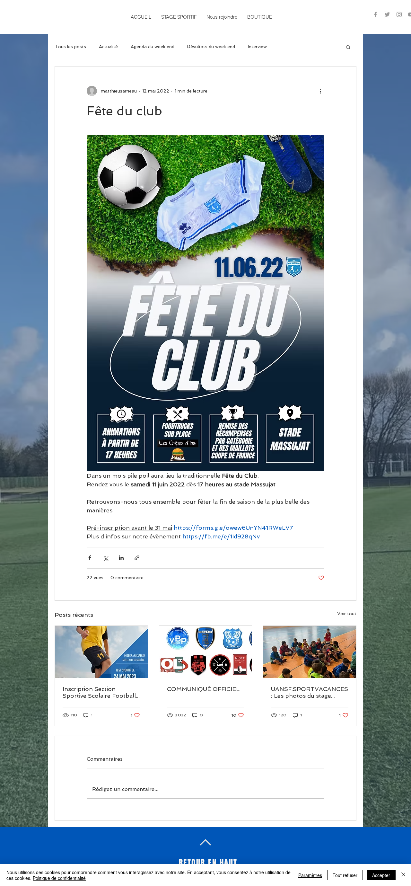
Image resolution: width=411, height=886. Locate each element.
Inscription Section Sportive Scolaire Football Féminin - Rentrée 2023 (99, 692)
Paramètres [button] (310, 875)
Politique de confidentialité (59, 878)
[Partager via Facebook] (90, 558)
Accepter (381, 875)
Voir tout (346, 613)
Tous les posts (70, 46)
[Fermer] (403, 875)
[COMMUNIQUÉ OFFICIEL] (205, 652)
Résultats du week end (211, 46)
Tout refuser (345, 875)
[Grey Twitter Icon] (387, 14)
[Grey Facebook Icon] (375, 14)
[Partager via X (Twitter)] (105, 558)
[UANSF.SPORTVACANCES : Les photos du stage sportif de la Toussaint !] (309, 652)
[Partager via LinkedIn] (121, 558)
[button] (178, 17)
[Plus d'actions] (320, 91)
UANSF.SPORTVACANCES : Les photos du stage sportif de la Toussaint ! (309, 692)
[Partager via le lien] (137, 558)
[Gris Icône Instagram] (399, 14)
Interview (257, 46)
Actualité (108, 46)
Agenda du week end (152, 46)
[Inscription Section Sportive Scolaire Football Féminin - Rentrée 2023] (101, 652)
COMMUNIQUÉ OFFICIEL (203, 689)
